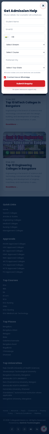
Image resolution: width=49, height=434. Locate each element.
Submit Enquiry (24, 83)
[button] (7, 37)
